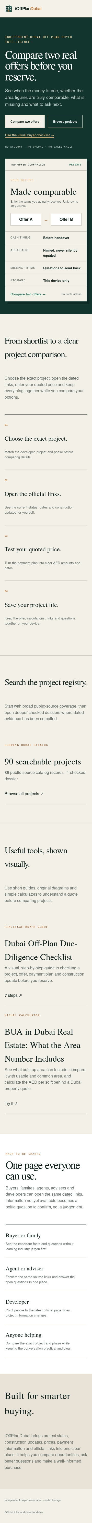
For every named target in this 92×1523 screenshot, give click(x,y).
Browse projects (65, 121)
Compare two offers (24, 121)
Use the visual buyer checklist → (29, 134)
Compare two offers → (28, 294)
